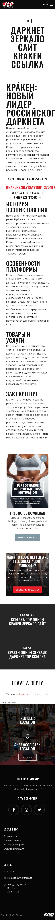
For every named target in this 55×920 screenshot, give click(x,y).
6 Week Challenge (12, 840)
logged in (23, 694)
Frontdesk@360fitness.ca (19, 878)
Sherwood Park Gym (14, 849)
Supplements (10, 836)
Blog (6, 853)
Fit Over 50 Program (14, 844)
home (28, 21)
